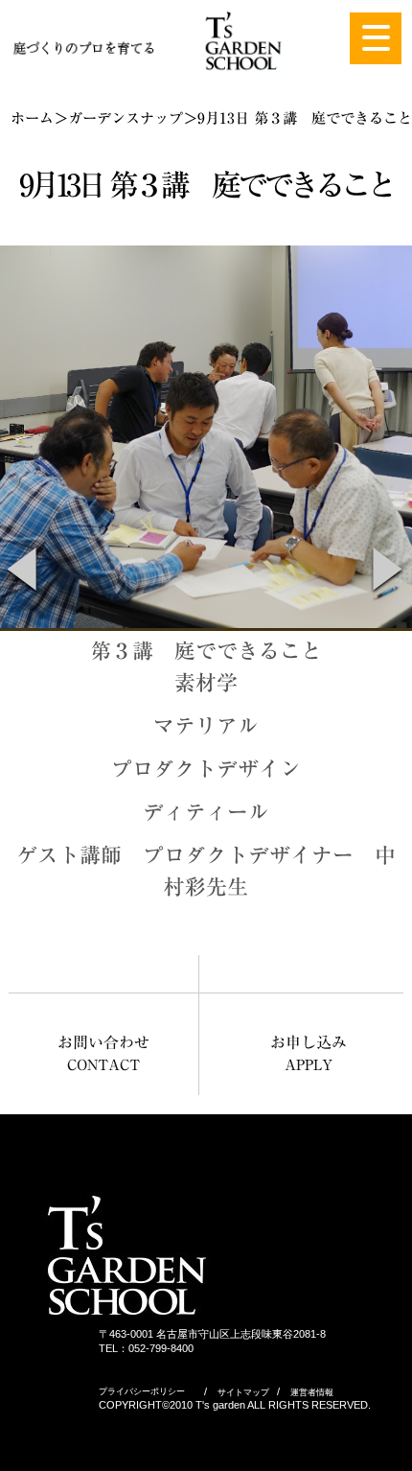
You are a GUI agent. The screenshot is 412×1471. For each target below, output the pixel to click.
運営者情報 (311, 1392)
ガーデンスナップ (125, 118)
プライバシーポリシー (142, 1391)
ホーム (32, 118)
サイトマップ (243, 1392)
